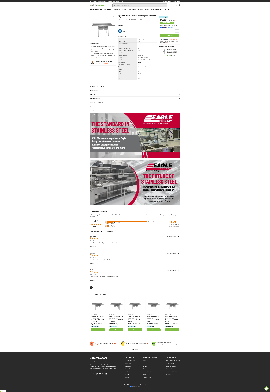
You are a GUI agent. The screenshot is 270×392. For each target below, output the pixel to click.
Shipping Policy (147, 372)
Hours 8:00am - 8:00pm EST (173, 360)
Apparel (147, 9)
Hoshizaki (128, 363)
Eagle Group (120, 19)
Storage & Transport (157, 9)
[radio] (135, 221)
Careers (145, 363)
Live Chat (97, 63)
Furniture (140, 9)
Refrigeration (108, 9)
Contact (145, 366)
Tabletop (124, 9)
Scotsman (128, 366)
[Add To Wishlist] (113, 20)
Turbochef (128, 372)
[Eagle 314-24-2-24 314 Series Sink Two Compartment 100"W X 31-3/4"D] (172, 306)
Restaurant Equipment (96, 9)
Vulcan (127, 374)
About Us (145, 360)
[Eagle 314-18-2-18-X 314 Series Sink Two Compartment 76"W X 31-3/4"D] (154, 306)
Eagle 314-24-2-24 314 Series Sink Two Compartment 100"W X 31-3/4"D (171, 319)
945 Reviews (98, 227)
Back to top (135, 349)
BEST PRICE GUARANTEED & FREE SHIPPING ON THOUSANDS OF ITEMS (106, 1)
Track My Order (170, 369)
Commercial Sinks (109, 12)
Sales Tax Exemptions (171, 372)
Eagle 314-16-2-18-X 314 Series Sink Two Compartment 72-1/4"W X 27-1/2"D (97, 319)
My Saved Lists (167, 1)
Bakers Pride (128, 369)
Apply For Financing (171, 366)
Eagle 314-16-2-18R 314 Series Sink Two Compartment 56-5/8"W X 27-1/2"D (134, 319)
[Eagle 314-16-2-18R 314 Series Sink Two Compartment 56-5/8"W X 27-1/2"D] (135, 306)
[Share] (113, 17)
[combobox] (139, 5)
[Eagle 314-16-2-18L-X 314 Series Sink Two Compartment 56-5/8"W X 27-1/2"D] (116, 306)
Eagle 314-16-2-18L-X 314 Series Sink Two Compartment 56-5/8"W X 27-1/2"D (116, 319)
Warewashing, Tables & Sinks (99, 12)
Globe (127, 377)
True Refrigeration (130, 360)
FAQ (144, 369)
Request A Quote (106, 63)
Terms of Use (146, 374)
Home (91, 12)
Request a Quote (170, 363)
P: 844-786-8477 (176, 1)
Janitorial (167, 9)
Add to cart (169, 35)
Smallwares (117, 9)
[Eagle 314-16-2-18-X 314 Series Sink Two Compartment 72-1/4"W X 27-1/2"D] (98, 306)
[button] (179, 5)
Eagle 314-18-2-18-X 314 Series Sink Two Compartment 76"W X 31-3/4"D (153, 319)
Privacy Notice (147, 377)
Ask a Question (121, 22)
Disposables (132, 9)
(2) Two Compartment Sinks (119, 12)
